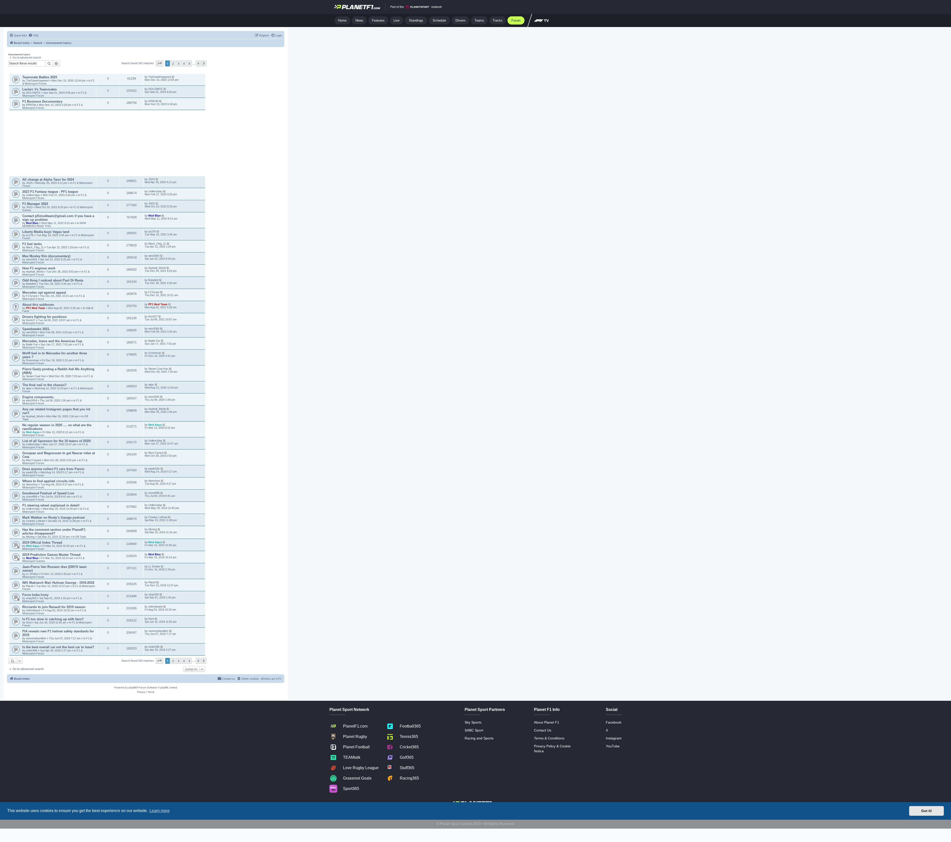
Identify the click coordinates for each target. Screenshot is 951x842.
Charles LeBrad (35, 520)
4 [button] (184, 63)
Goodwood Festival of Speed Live (48, 493)
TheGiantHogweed (37, 80)
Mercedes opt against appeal (44, 292)
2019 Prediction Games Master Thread (51, 555)
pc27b (29, 235)
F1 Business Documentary (42, 101)
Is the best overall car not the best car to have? (58, 647)
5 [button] (189, 63)
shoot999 (31, 496)
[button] (159, 63)
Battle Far (32, 344)
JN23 (29, 182)
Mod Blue (32, 223)
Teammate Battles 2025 (39, 77)
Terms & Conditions (549, 738)
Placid (29, 586)
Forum (516, 20)
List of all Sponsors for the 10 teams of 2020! (56, 441)
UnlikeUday (33, 195)
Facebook (613, 722)
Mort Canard (33, 460)
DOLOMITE (33, 92)
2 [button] (173, 63)
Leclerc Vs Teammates (39, 89)
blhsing (30, 536)
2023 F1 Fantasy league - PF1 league (50, 192)
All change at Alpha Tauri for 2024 (48, 179)
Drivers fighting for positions (44, 317)
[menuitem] (33, 35)
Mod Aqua (32, 432)
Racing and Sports (479, 738)
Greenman (33, 360)
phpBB (132, 687)
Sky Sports (473, 722)
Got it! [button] (926, 811)
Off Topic (80, 536)
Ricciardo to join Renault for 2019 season (53, 607)
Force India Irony (35, 595)
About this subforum (38, 305)
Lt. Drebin (32, 573)
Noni (28, 622)
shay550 (31, 598)
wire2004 (31, 259)
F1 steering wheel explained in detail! (50, 505)
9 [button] (198, 63)
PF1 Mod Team (36, 308)
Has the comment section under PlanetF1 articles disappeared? (53, 531)
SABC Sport (474, 730)
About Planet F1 (546, 722)
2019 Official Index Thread (42, 542)
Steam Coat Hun (36, 376)
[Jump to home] (357, 7)
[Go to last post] (173, 76)
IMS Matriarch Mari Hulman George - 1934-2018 (58, 583)
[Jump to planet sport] (417, 7)
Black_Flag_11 (35, 247)
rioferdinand (33, 610)
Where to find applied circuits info (48, 481)
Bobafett (31, 283)
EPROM (31, 104)
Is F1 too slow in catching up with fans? (53, 619)
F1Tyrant (32, 295)
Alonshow (32, 484)
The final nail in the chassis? (44, 385)
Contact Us (542, 730)
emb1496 (31, 650)
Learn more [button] (160, 811)
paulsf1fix (31, 472)
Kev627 (31, 320)
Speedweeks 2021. (36, 329)
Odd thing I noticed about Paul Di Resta (52, 280)
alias (29, 388)
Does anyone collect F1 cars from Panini (53, 469)
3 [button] (178, 63)
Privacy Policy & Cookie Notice (552, 748)
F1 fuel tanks (32, 244)
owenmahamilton (36, 638)
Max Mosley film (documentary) (46, 256)
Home (342, 20)
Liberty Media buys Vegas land (45, 232)
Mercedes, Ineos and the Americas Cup (52, 341)
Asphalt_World (35, 271)
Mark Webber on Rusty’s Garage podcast (53, 517)
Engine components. (38, 397)
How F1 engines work (38, 268)
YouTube (613, 746)
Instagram (614, 738)
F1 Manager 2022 (35, 204)
